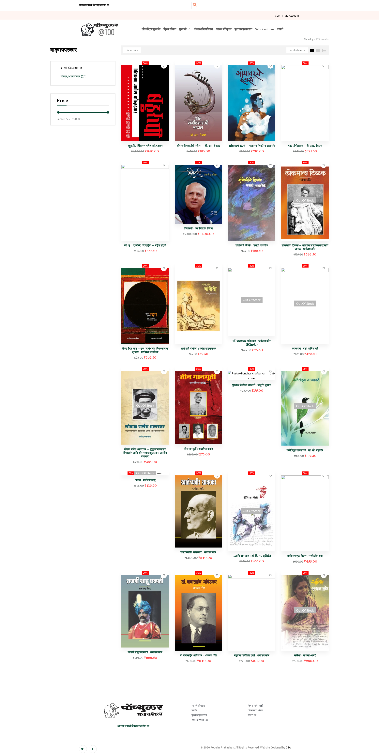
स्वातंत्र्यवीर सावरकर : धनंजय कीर (198, 552)
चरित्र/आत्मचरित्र (73, 76)
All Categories (73, 67)
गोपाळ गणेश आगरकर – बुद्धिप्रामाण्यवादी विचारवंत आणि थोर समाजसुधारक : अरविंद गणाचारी (145, 452)
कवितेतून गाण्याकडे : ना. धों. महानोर (305, 450)
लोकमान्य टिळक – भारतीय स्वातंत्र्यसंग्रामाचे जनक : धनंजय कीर (305, 247)
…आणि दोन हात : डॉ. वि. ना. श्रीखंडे (252, 556)
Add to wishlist (164, 66)
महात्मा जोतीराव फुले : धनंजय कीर (251, 655)
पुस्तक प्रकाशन (243, 29)
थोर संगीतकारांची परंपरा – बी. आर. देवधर (198, 146)
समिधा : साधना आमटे (305, 655)
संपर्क (280, 29)
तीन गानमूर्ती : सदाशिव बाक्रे (198, 449)
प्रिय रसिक (169, 29)
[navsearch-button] (194, 5)
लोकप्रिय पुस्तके (151, 29)
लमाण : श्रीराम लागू (145, 480)
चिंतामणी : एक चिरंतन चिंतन (198, 228)
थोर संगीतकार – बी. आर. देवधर (305, 146)
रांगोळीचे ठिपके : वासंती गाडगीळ (251, 245)
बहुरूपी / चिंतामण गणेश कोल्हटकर (145, 146)
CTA (288, 747)
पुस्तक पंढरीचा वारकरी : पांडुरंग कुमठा (251, 385)
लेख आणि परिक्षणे (203, 29)
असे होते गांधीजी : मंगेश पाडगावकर (198, 348)
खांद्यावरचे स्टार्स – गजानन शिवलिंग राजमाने (252, 146)
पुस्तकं (183, 29)
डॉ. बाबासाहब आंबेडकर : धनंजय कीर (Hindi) (252, 342)
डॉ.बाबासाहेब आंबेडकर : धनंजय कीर (198, 655)
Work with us (264, 29)
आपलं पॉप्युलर (224, 29)
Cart (277, 15)
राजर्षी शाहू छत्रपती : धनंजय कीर (145, 652)
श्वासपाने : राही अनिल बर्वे (305, 348)
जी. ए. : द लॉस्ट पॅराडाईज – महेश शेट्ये (145, 245)
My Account (291, 15)
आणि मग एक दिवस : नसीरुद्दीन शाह (305, 556)
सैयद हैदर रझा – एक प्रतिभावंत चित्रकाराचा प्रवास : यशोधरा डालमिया (145, 350)
